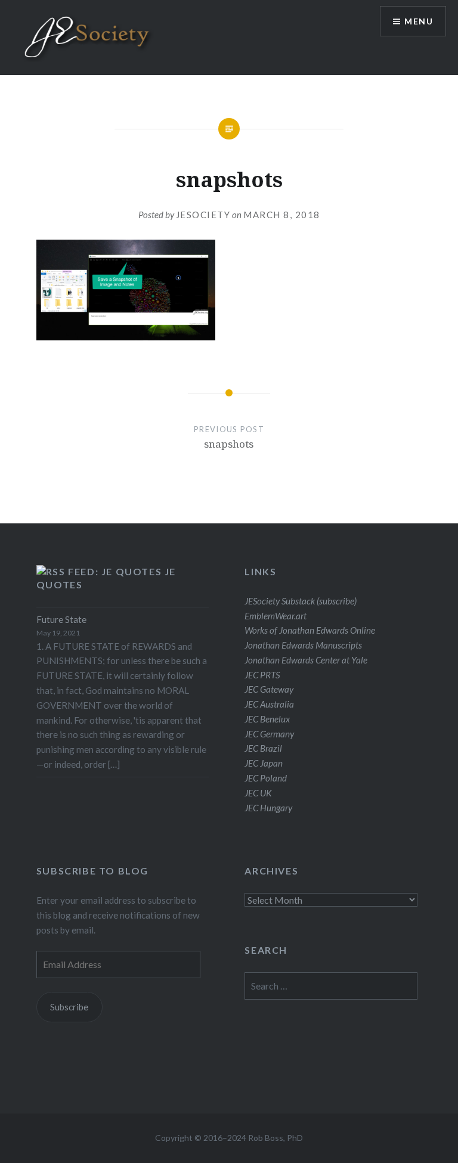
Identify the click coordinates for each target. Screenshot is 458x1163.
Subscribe (69, 1006)
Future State (61, 619)
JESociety (203, 214)
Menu (418, 21)
